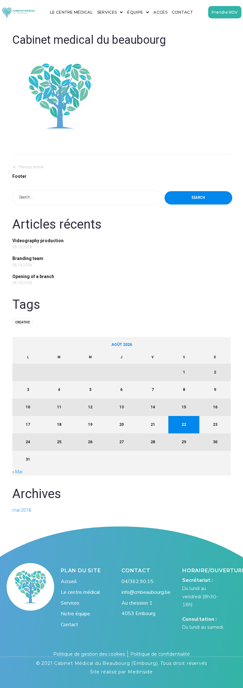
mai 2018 (21, 510)
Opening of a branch (33, 276)
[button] (224, 12)
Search (198, 197)
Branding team (27, 258)
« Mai (17, 471)
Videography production (38, 240)
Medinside (140, 672)
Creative (22, 322)
